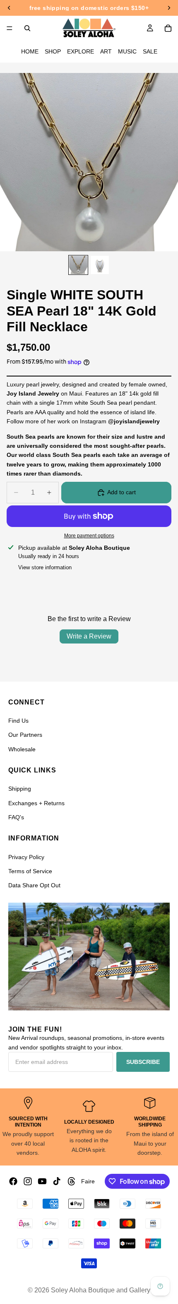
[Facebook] (13, 1181)
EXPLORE (80, 51)
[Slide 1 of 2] (78, 265)
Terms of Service (30, 871)
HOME (29, 51)
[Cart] (168, 28)
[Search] (27, 28)
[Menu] (9, 28)
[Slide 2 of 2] (100, 265)
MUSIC (127, 51)
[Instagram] (28, 1181)
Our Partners (25, 734)
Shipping (19, 788)
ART (106, 51)
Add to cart (121, 492)
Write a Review (89, 636)
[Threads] (72, 1181)
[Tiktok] (57, 1181)
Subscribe (143, 1062)
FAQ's (16, 817)
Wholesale (22, 749)
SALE (150, 51)
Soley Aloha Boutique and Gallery (100, 1290)
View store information (45, 567)
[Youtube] (42, 1181)
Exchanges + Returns (36, 803)
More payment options (89, 535)
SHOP (53, 51)
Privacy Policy (26, 857)
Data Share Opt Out (34, 885)
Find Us (18, 720)
